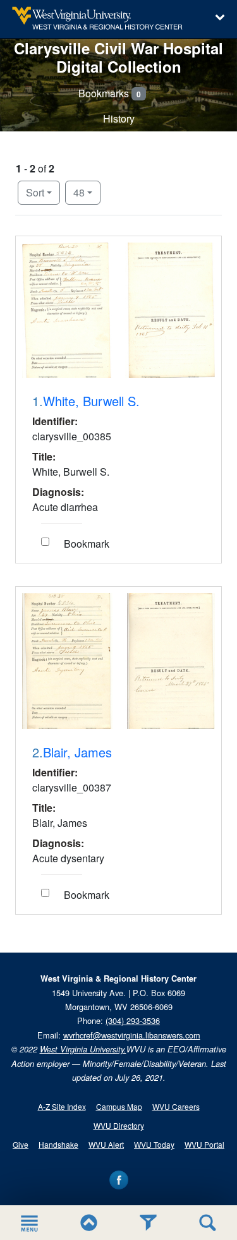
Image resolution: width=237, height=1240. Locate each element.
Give (20, 1144)
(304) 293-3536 (133, 1020)
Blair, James (77, 752)
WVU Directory (119, 1125)
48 (86, 192)
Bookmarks (109, 93)
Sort (35, 192)
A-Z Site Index (62, 1106)
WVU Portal (204, 1144)
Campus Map (119, 1106)
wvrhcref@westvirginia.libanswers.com (131, 1035)
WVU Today (154, 1144)
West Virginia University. (83, 1049)
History (119, 118)
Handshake (58, 1144)
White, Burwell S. (91, 401)
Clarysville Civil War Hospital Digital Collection (118, 57)
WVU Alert (106, 1144)
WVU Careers (176, 1106)
